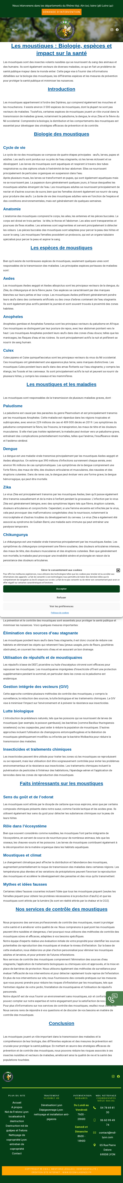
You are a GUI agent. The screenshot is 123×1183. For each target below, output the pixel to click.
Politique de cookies (60, 613)
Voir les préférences (61, 606)
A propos (16, 1107)
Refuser (61, 597)
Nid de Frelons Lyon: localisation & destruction (17, 1116)
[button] (118, 570)
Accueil (16, 1102)
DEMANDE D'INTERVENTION (61, 12)
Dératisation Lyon (51, 1105)
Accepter (61, 588)
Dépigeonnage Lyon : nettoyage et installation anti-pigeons (51, 1114)
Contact (17, 1153)
